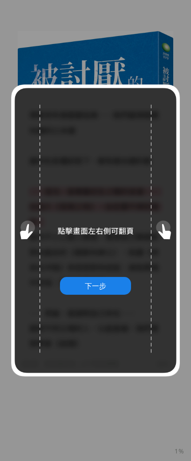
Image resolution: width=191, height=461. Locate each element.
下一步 (95, 286)
